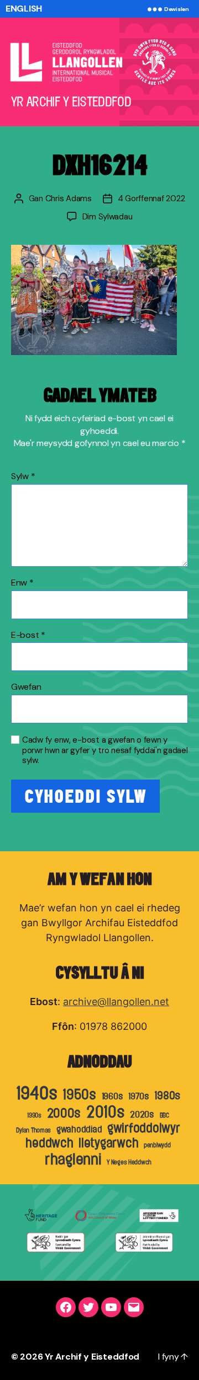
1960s (112, 1096)
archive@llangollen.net (116, 1001)
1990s (34, 1115)
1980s (167, 1095)
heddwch (49, 1143)
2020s (142, 1114)
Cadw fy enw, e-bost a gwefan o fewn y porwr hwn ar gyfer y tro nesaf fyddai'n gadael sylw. (105, 750)
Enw (22, 583)
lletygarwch (108, 1143)
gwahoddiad (79, 1129)
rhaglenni (73, 1159)
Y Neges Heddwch (129, 1162)
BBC (164, 1115)
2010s (105, 1112)
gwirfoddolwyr (143, 1128)
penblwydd (157, 1145)
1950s (79, 1094)
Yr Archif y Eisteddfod (92, 1356)
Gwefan (26, 687)
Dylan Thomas (33, 1130)
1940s (36, 1093)
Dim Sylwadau (107, 216)
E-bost (28, 635)
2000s (64, 1113)
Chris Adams (68, 198)
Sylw (23, 476)
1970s (138, 1096)
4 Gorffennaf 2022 (151, 198)
